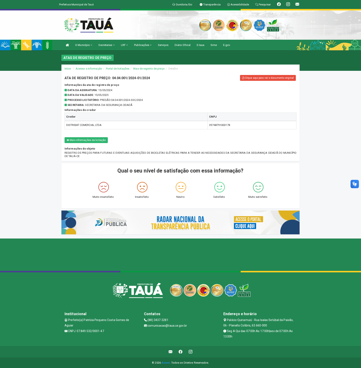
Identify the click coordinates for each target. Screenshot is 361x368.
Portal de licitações (117, 68)
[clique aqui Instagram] (190, 351)
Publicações (142, 45)
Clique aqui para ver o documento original (269, 77)
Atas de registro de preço (149, 68)
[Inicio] (67, 45)
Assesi (165, 362)
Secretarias (105, 45)
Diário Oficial (182, 45)
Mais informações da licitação (87, 140)
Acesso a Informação (89, 68)
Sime (214, 45)
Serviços (163, 45)
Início (68, 68)
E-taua (201, 45)
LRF (123, 45)
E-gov (226, 45)
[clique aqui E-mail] (170, 351)
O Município (82, 45)
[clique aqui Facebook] (180, 351)
